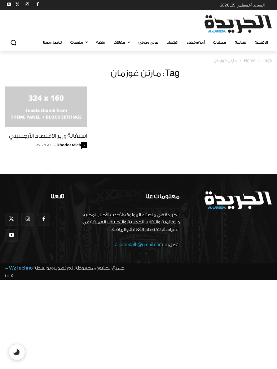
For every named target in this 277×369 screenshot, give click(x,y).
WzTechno (21, 268)
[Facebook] (37, 5)
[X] (17, 5)
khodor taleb (69, 145)
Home (250, 60)
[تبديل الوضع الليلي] (17, 352)
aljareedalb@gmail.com (139, 244)
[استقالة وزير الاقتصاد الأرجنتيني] (46, 106)
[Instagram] (27, 5)
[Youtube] (9, 5)
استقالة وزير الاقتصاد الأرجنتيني (48, 136)
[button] (13, 42)
